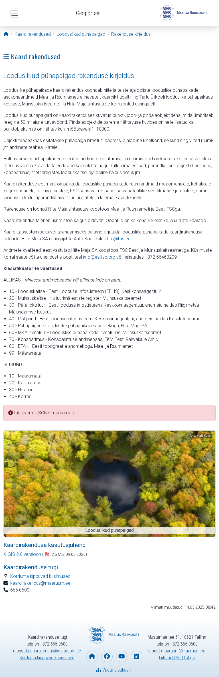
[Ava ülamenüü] (14, 13)
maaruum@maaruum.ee (183, 651)
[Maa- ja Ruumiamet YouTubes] (121, 656)
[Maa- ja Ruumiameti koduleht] (92, 656)
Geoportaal (88, 13)
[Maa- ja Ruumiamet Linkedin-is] (136, 656)
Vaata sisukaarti (116, 670)
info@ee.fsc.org (99, 257)
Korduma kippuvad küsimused (40, 576)
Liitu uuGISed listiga (177, 657)
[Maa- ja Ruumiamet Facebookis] (107, 656)
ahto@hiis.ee (118, 238)
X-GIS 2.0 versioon (22, 554)
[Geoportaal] (183, 13)
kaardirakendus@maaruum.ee (40, 583)
